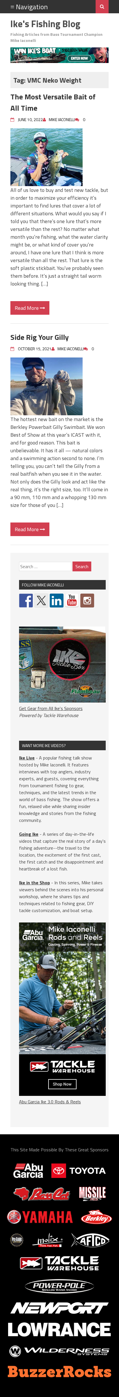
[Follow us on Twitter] (41, 600)
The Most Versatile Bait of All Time (53, 102)
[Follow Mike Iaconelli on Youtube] (72, 600)
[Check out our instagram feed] (87, 600)
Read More (27, 308)
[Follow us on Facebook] (26, 600)
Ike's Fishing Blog (45, 24)
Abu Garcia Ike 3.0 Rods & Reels (50, 1101)
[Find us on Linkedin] (57, 600)
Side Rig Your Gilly (39, 337)
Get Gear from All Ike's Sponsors (51, 708)
